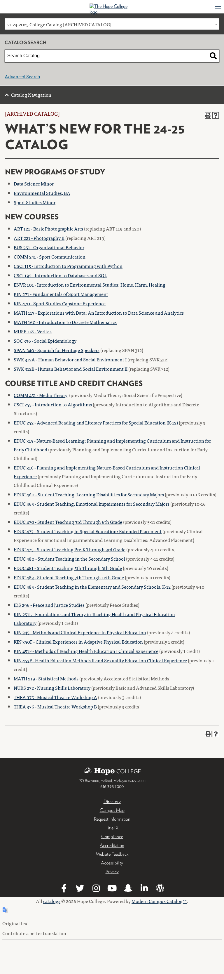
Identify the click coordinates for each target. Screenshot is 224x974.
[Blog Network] (160, 889)
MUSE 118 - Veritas (33, 331)
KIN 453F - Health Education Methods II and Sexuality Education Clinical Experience (100, 660)
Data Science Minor (34, 183)
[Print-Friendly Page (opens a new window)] (208, 115)
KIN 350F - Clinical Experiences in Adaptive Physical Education (78, 641)
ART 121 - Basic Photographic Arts (48, 228)
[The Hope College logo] (112, 9)
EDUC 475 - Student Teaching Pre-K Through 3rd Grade (69, 549)
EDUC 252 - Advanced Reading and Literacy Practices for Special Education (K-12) (96, 422)
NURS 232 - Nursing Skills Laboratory (52, 687)
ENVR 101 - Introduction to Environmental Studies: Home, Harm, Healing (89, 284)
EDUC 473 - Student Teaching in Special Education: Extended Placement (88, 531)
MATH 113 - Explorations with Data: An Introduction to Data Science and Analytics (99, 312)
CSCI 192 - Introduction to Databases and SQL (60, 275)
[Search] (213, 55)
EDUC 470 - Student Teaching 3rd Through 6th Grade (68, 522)
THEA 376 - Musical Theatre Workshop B (55, 706)
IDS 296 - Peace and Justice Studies (49, 605)
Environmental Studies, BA (42, 193)
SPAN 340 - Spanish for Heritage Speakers (56, 350)
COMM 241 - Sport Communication (49, 256)
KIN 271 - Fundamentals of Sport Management (61, 294)
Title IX (112, 828)
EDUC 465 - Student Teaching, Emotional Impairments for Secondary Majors (91, 503)
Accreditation (112, 845)
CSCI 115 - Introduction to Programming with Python (68, 266)
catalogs (51, 901)
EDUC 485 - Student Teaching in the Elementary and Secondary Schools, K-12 (92, 586)
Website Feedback (112, 854)
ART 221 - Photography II (39, 238)
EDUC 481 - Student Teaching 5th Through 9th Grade (68, 568)
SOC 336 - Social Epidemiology (45, 340)
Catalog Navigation (31, 94)
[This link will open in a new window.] (64, 889)
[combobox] (112, 24)
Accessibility (112, 863)
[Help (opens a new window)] (215, 115)
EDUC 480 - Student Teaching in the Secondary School (69, 558)
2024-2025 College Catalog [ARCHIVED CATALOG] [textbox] (59, 24)
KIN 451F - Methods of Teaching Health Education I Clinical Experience (86, 651)
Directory (112, 801)
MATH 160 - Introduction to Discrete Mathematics (65, 322)
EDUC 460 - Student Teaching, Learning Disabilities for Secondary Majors (89, 494)
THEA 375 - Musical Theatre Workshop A (55, 697)
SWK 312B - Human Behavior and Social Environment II (70, 368)
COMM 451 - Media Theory (40, 395)
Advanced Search (22, 76)
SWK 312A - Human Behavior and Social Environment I (70, 359)
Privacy (112, 871)
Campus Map (112, 810)
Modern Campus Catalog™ (159, 901)
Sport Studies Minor (34, 202)
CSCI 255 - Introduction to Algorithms (53, 404)
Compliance (112, 836)
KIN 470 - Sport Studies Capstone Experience (60, 303)
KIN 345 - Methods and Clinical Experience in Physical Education (80, 632)
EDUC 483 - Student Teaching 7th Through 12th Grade (69, 577)
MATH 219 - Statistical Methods (46, 678)
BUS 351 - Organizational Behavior (49, 247)
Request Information (112, 819)
